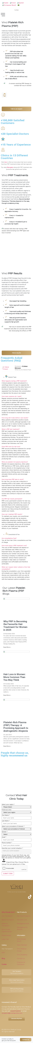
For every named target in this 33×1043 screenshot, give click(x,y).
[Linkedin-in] (14, 897)
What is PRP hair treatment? (11, 429)
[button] (16, 381)
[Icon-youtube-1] (4, 897)
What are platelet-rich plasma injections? (15, 462)
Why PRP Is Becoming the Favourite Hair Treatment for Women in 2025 (15, 625)
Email (4, 837)
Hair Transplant (7, 916)
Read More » (7, 647)
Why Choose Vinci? (8, 912)
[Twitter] (17, 901)
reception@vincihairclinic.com (12, 1013)
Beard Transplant (8, 920)
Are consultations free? (9, 538)
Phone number (7, 842)
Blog (3, 958)
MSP (3, 952)
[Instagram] (20, 897)
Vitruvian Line (22, 920)
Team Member (22, 945)
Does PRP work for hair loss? (11, 446)
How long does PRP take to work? (13, 479)
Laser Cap (5, 939)
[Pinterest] (25, 897)
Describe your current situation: (12, 848)
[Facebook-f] (9, 897)
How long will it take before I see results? (15, 418)
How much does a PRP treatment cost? (14, 545)
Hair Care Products (23, 916)
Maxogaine (10, 167)
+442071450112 (15, 1011)
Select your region (8, 804)
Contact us (21, 958)
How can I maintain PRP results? (12, 514)
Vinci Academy (22, 955)
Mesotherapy (6, 935)
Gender (4, 831)
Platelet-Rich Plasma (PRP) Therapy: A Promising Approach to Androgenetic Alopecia (15, 726)
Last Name (6, 820)
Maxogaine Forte (23, 923)
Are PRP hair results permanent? (12, 499)
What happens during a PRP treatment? (14, 381)
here (5, 162)
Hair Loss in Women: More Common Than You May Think (14, 677)
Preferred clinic (6, 809)
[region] (16, 772)
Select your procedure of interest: (13, 826)
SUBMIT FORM (7, 873)
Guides (4, 964)
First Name (6, 815)
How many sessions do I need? (11, 396)
